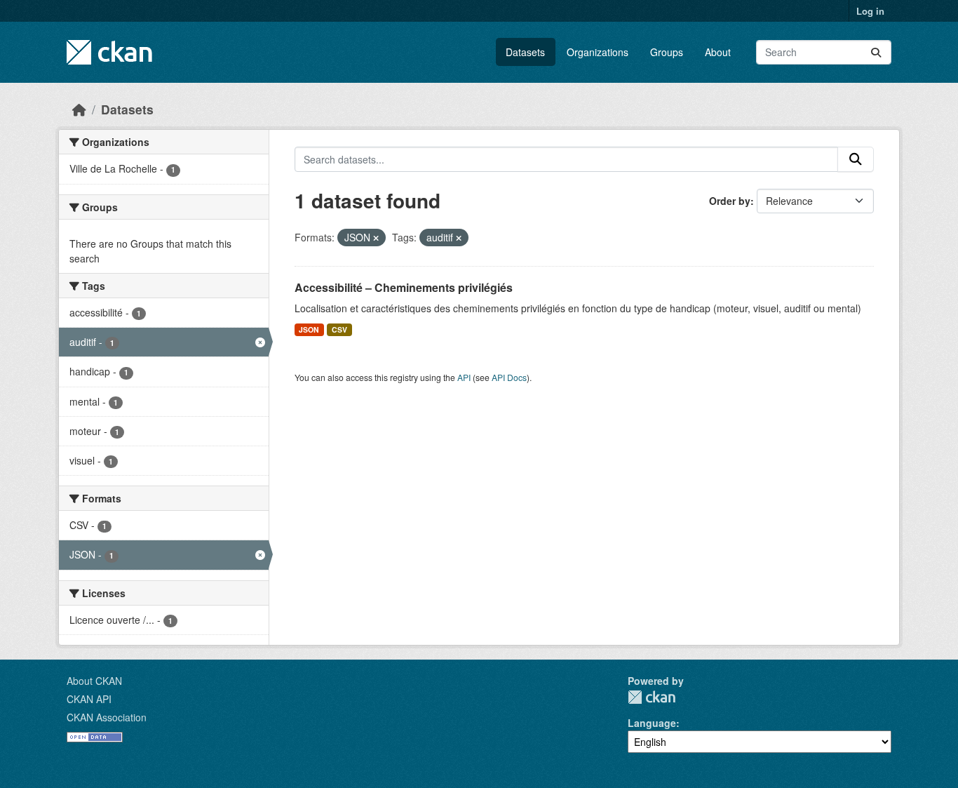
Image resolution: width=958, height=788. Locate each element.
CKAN (651, 697)
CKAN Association (107, 717)
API (464, 377)
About (718, 52)
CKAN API (89, 699)
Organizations (597, 52)
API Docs (509, 377)
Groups (666, 52)
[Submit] (876, 52)
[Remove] (376, 237)
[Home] (79, 109)
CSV (339, 329)
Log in (870, 11)
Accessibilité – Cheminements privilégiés (404, 287)
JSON (309, 329)
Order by (729, 201)
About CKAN (94, 681)
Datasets (525, 52)
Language (652, 723)
